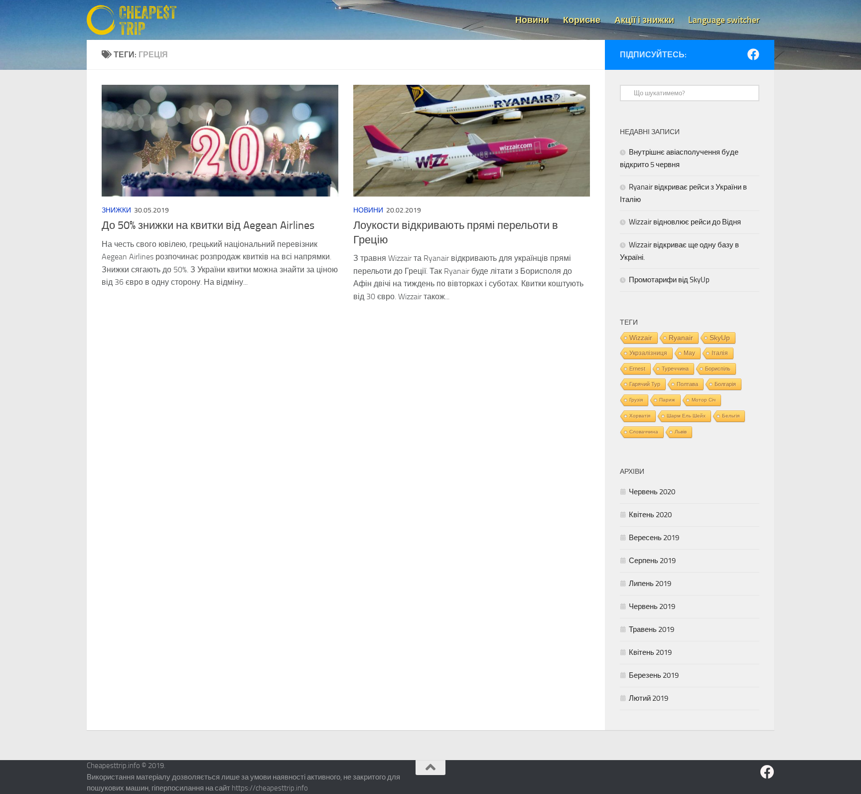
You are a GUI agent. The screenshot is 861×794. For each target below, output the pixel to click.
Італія (720, 353)
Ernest (637, 369)
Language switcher (724, 19)
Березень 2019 (654, 675)
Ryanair (681, 338)
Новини (532, 19)
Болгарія (725, 384)
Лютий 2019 (648, 698)
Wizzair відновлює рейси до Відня (685, 221)
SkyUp (720, 338)
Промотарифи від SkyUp (669, 279)
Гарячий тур (644, 384)
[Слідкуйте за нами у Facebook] (753, 54)
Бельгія (730, 415)
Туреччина (675, 369)
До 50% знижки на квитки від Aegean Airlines (208, 225)
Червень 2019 (652, 606)
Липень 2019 (650, 583)
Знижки (116, 210)
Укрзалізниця (648, 353)
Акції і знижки (644, 19)
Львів (681, 431)
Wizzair (640, 338)
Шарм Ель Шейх (686, 415)
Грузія (636, 399)
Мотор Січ (704, 399)
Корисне (581, 19)
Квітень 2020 (650, 514)
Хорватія (639, 415)
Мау (689, 353)
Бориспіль (717, 369)
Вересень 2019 (654, 537)
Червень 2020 (652, 491)
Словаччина (643, 431)
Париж (667, 399)
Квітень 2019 (650, 652)
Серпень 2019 (652, 560)
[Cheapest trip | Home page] (131, 20)
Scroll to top (430, 767)
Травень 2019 (651, 629)
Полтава (687, 384)
